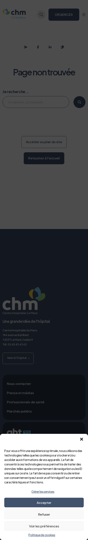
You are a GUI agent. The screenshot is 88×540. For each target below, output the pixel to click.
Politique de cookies (41, 535)
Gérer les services (42, 491)
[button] (81, 439)
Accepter (44, 502)
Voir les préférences (44, 526)
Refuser (44, 514)
